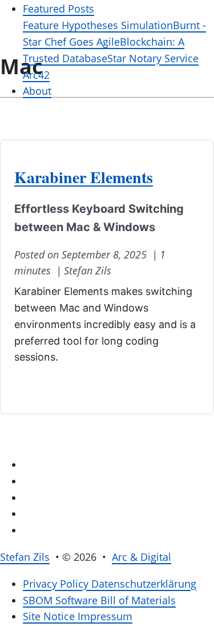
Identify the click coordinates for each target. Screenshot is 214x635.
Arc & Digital (141, 557)
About (37, 91)
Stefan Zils (25, 557)
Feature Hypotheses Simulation (98, 25)
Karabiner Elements (83, 177)
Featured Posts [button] (58, 8)
